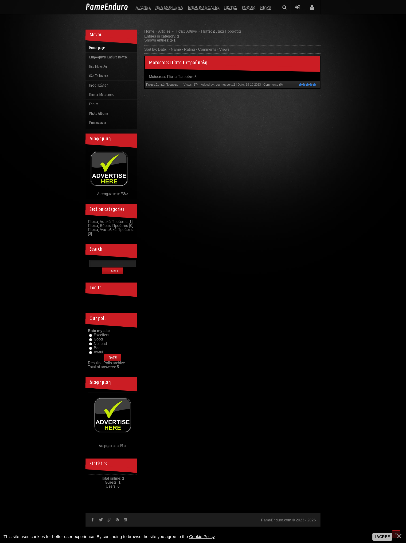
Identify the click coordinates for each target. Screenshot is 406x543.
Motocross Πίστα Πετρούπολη (178, 62)
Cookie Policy (202, 536)
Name (176, 49)
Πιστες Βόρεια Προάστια (108, 226)
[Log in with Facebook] (112, 301)
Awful (98, 352)
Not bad (100, 344)
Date (162, 49)
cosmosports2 (225, 84)
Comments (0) (273, 84)
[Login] (297, 7)
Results (94, 363)
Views (224, 49)
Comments (207, 49)
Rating (189, 49)
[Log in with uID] (104, 301)
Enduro (107, 7)
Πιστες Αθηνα (186, 31)
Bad (97, 348)
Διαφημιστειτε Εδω (112, 194)
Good (98, 339)
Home (149, 31)
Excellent (101, 335)
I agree (382, 537)
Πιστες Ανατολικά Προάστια (110, 230)
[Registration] (312, 7)
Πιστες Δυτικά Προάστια (162, 84)
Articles (164, 31)
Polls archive (114, 363)
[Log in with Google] (120, 301)
